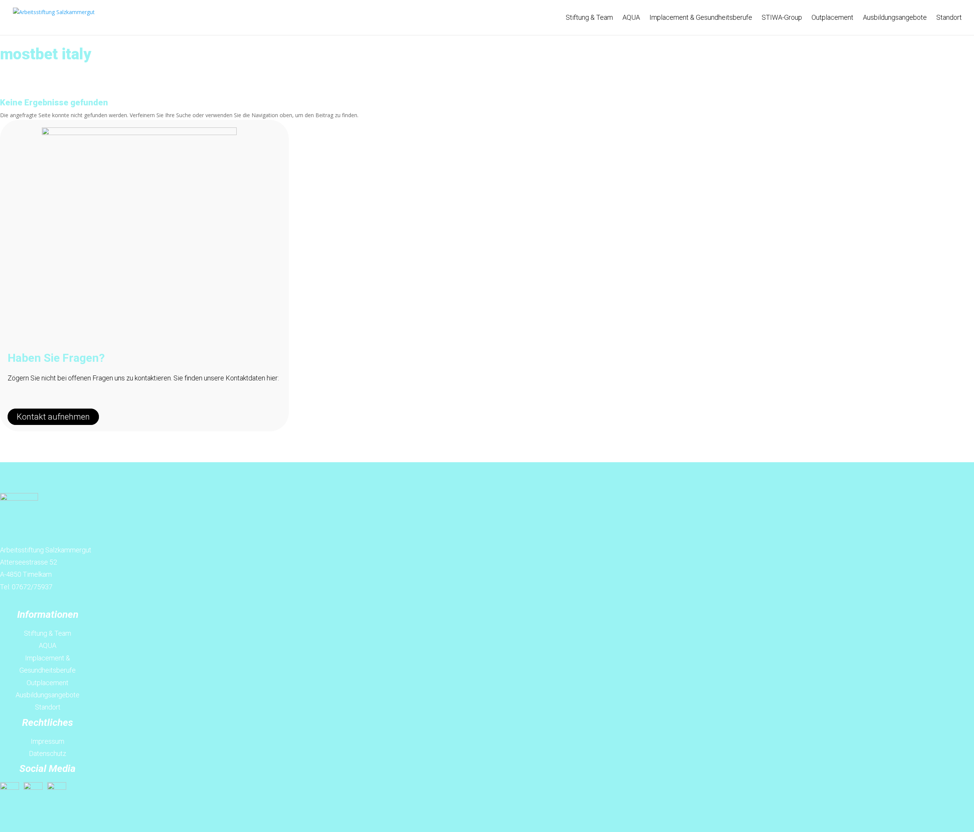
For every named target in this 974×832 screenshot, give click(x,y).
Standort (949, 18)
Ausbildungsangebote (895, 18)
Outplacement (832, 18)
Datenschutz (47, 753)
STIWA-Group (782, 18)
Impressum (47, 741)
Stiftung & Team (589, 18)
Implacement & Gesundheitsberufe (700, 18)
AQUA (631, 18)
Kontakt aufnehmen (53, 417)
